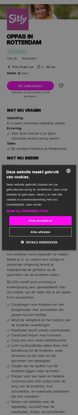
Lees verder (34, 204)
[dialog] (39, 207)
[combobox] (68, 171)
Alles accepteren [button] (40, 220)
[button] (39, 211)
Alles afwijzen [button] (40, 231)
